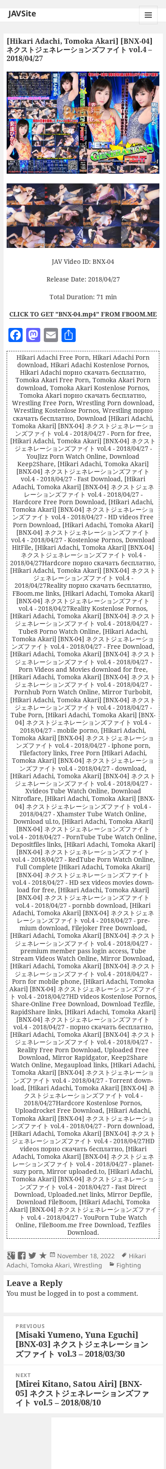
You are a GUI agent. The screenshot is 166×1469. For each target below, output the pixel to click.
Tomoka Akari (50, 1265)
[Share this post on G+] (11, 1256)
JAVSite (22, 13)
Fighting (128, 1265)
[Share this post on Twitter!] (32, 1256)
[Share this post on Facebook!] (21, 1256)
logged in (62, 1293)
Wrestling (87, 1265)
